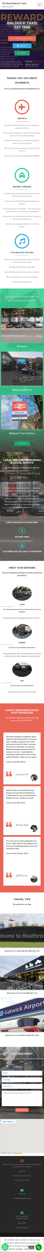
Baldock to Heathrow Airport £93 (22, 951)
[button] (22, 38)
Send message (22, 1110)
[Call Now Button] (39, 1247)
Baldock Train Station (22, 433)
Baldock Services (22, 389)
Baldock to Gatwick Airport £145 (22, 1035)
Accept (19, 1249)
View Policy (29, 1249)
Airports (22, 346)
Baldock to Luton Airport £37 (22, 993)
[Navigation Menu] (39, 5)
